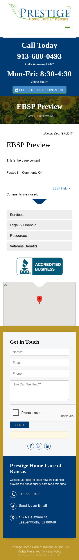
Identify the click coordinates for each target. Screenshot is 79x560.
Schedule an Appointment (41, 90)
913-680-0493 (39, 56)
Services (16, 214)
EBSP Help (60, 188)
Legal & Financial (23, 224)
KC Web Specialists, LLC (48, 555)
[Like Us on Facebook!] (31, 446)
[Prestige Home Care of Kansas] (39, 12)
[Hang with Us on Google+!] (39, 446)
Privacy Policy (51, 551)
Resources (18, 235)
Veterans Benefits (23, 246)
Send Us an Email (33, 505)
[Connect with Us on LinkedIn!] (48, 446)
